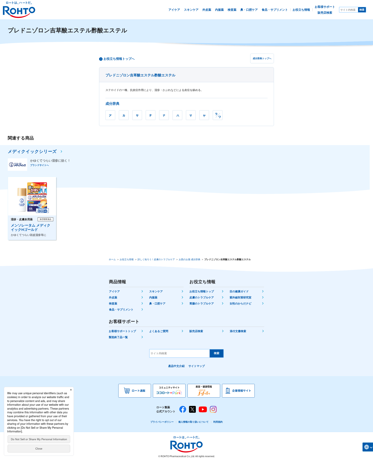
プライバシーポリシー (162, 422)
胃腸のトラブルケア (201, 303)
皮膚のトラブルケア (201, 297)
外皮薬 (113, 297)
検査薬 (113, 303)
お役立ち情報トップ (201, 291)
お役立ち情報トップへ (119, 58)
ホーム (112, 259)
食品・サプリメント (121, 309)
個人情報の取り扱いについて (193, 422)
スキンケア (156, 291)
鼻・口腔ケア (157, 303)
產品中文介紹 (176, 366)
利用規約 (218, 422)
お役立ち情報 (127, 259)
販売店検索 (196, 331)
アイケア (114, 291)
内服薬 (153, 297)
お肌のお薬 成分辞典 (189, 259)
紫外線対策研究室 (240, 297)
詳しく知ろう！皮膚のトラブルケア (156, 259)
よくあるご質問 (158, 331)
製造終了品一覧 (118, 337)
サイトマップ (196, 366)
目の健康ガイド (239, 291)
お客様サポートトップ (122, 331)
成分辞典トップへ (262, 58)
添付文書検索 (238, 331)
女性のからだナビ (240, 303)
